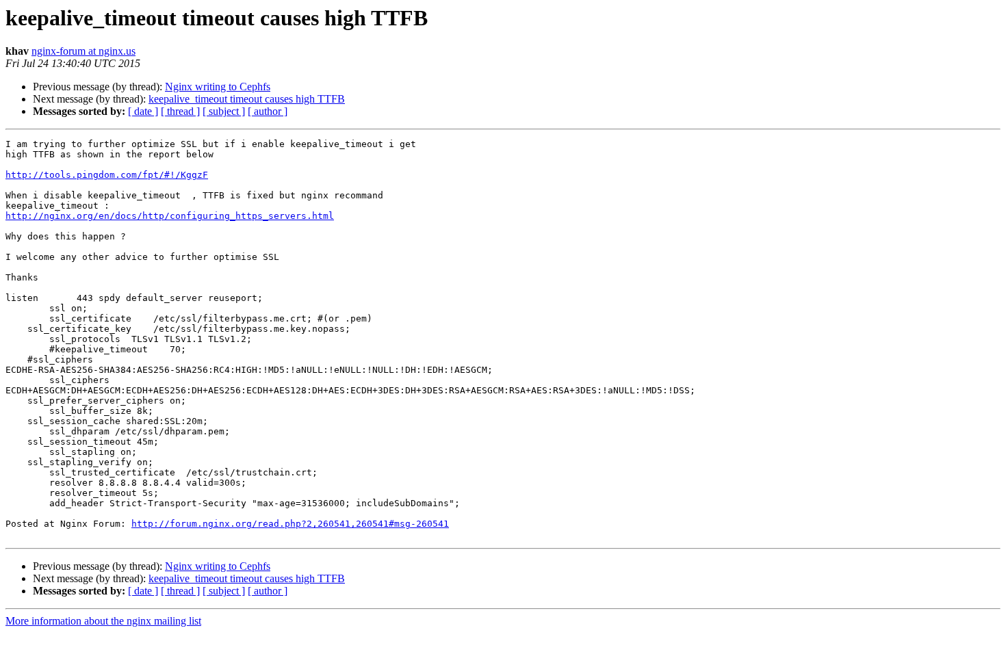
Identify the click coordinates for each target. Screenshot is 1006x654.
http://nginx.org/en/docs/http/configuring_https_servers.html (169, 216)
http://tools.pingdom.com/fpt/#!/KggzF (106, 175)
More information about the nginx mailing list (103, 621)
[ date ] (143, 111)
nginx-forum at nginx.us (83, 51)
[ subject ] (224, 111)
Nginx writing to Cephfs (217, 86)
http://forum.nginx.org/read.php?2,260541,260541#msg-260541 (290, 524)
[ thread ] (180, 111)
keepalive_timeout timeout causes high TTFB (247, 99)
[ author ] (267, 111)
